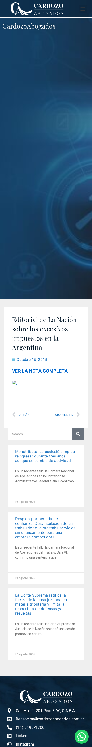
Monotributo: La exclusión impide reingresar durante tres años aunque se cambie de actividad (45, 456)
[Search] (78, 434)
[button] (83, 9)
